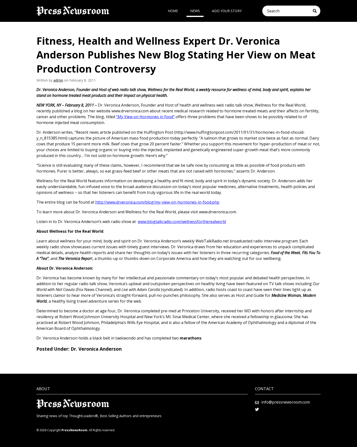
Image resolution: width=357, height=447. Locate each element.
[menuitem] (173, 11)
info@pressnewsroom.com (285, 402)
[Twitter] (257, 409)
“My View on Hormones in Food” (145, 116)
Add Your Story (227, 10)
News (195, 10)
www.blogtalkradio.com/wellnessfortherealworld (182, 221)
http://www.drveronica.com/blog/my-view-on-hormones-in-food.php (157, 202)
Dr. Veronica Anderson (96, 349)
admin (58, 80)
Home (173, 10)
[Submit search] (317, 11)
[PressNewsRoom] (72, 11)
